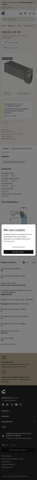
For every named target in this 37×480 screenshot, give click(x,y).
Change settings (18, 247)
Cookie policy (9, 241)
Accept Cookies (18, 252)
